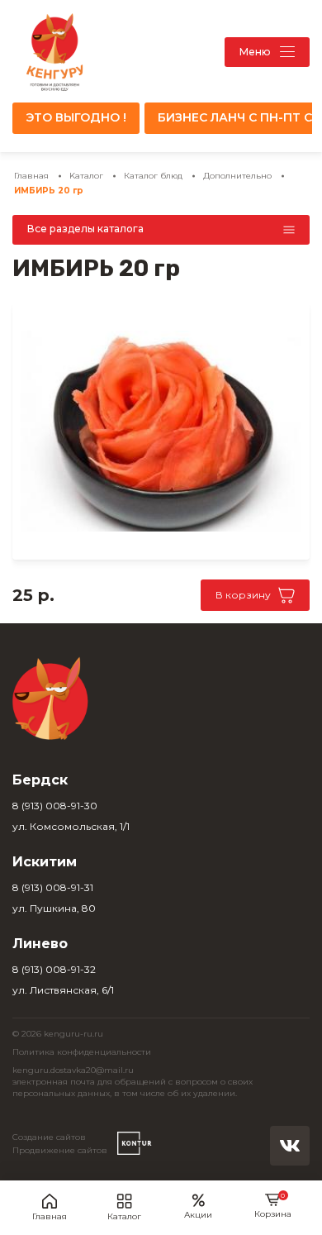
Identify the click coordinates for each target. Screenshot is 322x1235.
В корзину (243, 595)
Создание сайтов (49, 1137)
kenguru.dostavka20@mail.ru (73, 1070)
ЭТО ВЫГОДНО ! (76, 117)
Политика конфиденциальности (81, 1052)
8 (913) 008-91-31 (52, 887)
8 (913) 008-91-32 (54, 969)
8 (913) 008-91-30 (54, 805)
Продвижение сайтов (59, 1150)
